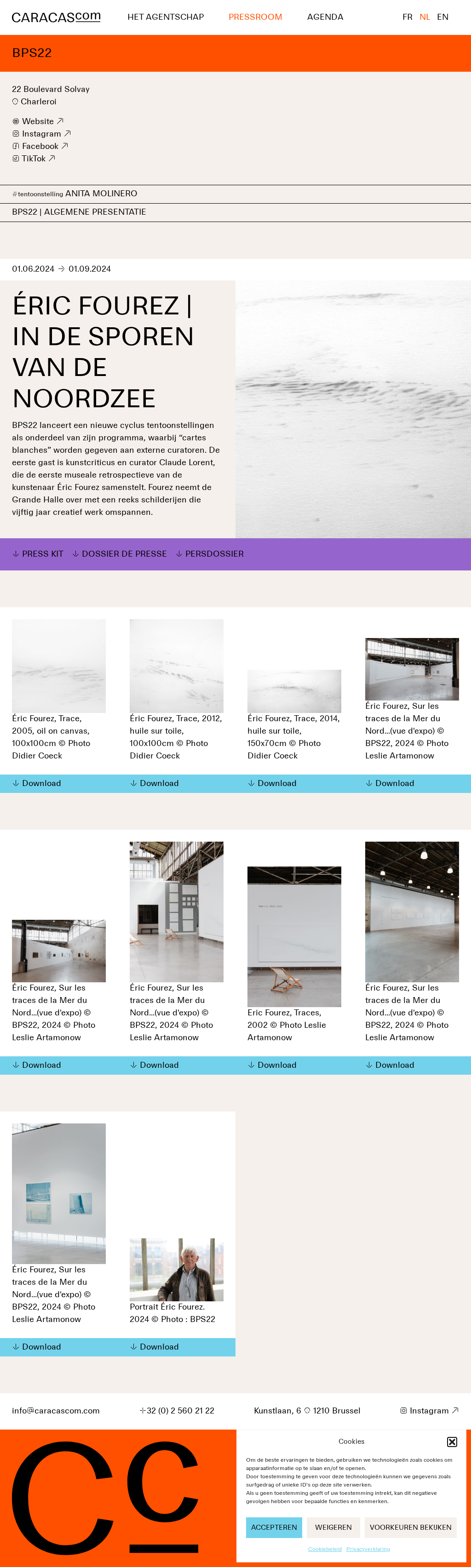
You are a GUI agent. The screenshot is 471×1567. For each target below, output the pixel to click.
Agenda (325, 17)
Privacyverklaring (368, 1549)
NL (424, 17)
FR (407, 17)
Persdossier (214, 554)
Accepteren (274, 1527)
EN (442, 17)
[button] (452, 1442)
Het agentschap (165, 17)
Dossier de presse (124, 554)
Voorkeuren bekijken (411, 1527)
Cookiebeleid (325, 1549)
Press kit (42, 554)
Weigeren (333, 1527)
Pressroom (255, 17)
